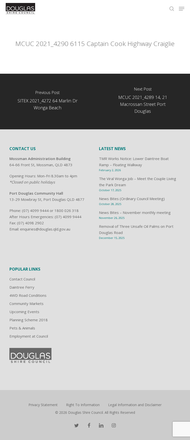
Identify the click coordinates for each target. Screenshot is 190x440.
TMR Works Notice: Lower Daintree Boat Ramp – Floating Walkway (134, 161)
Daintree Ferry (21, 287)
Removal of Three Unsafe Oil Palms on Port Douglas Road (136, 229)
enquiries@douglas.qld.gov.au (45, 229)
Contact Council (22, 279)
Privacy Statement (43, 404)
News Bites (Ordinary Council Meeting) (132, 198)
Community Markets (26, 303)
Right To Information (83, 404)
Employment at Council (28, 336)
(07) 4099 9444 (35, 210)
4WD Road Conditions (28, 295)
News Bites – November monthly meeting (135, 212)
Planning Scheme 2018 (28, 319)
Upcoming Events (24, 311)
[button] (181, 8)
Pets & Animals (22, 327)
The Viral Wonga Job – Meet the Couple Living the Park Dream (137, 181)
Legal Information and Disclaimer (135, 404)
